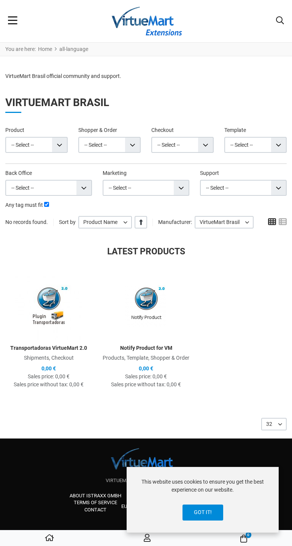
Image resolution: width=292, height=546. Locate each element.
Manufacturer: (175, 222)
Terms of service (95, 502)
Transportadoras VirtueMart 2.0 (48, 348)
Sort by (67, 222)
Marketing (115, 173)
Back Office (18, 173)
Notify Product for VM (146, 348)
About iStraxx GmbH (95, 495)
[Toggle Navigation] (12, 21)
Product (14, 130)
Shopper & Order (97, 130)
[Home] (49, 538)
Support (209, 173)
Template (235, 130)
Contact (95, 510)
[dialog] (203, 500)
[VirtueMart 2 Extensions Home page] (146, 462)
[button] (280, 21)
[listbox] (105, 222)
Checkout (162, 130)
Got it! (203, 512)
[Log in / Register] (147, 538)
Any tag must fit (24, 205)
